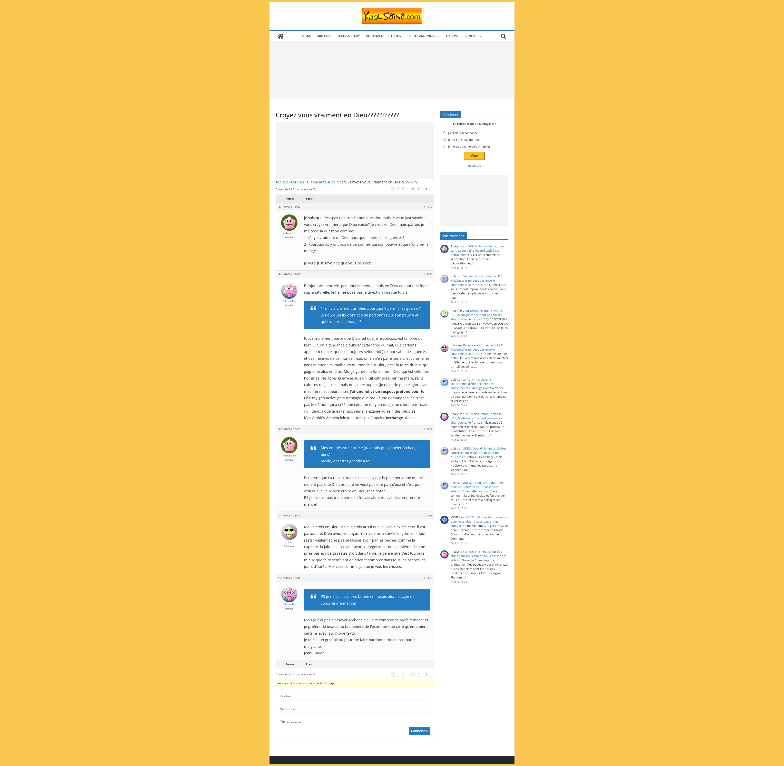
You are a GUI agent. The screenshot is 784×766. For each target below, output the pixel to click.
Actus (306, 36)
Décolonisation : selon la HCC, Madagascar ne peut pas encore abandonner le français (477, 280)
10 (413, 189)
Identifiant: (286, 696)
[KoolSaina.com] (280, 36)
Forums (452, 36)
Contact (471, 36)
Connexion (419, 731)
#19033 (428, 515)
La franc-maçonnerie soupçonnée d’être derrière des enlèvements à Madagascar (472, 383)
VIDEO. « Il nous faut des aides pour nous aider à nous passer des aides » (477, 487)
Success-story (348, 36)
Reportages (375, 36)
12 (425, 189)
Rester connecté (292, 722)
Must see (324, 36)
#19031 (428, 274)
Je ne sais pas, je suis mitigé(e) (469, 146)
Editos (396, 36)
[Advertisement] (392, 69)
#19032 (428, 429)
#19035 (428, 578)
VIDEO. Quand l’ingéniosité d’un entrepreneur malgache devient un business (478, 452)
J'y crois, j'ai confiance (463, 133)
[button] (437, 36)
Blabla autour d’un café (327, 182)
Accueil (282, 182)
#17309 (428, 206)
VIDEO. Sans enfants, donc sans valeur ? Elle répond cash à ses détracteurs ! (477, 250)
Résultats (474, 166)
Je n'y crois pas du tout (463, 140)
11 (419, 189)
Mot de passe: (288, 709)
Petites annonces (421, 36)
